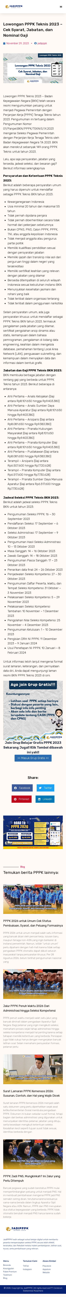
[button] (61, 6)
